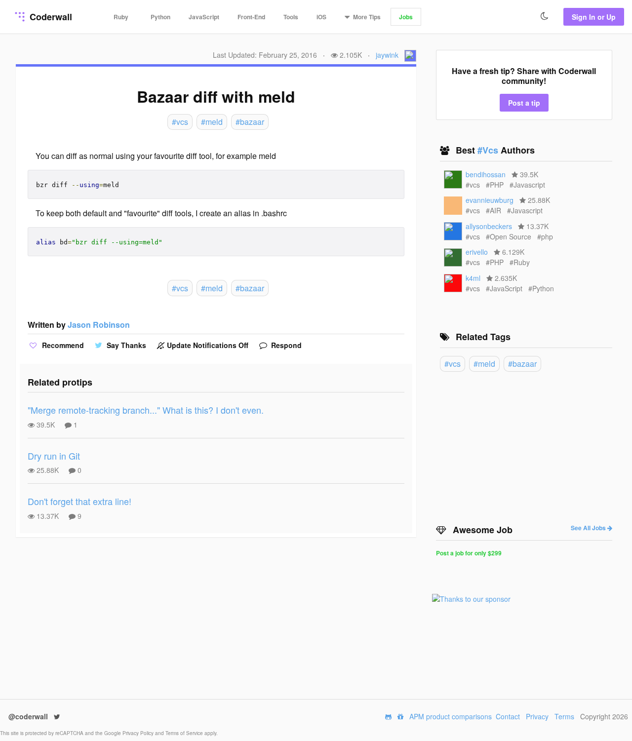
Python (160, 16)
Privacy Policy (138, 733)
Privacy (537, 716)
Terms (564, 716)
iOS (321, 16)
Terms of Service (184, 733)
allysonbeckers (489, 226)
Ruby (121, 16)
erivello (477, 252)
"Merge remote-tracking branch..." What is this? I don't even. (146, 409)
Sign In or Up (594, 17)
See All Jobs (589, 527)
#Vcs (489, 150)
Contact (508, 716)
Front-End (251, 16)
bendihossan (486, 174)
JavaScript (204, 16)
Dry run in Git (54, 455)
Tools (290, 16)
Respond (285, 345)
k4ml (473, 278)
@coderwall (29, 716)
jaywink (387, 55)
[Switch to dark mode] (544, 16)
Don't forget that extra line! (79, 501)
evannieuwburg (490, 200)
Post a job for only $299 (469, 552)
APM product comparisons (450, 716)
